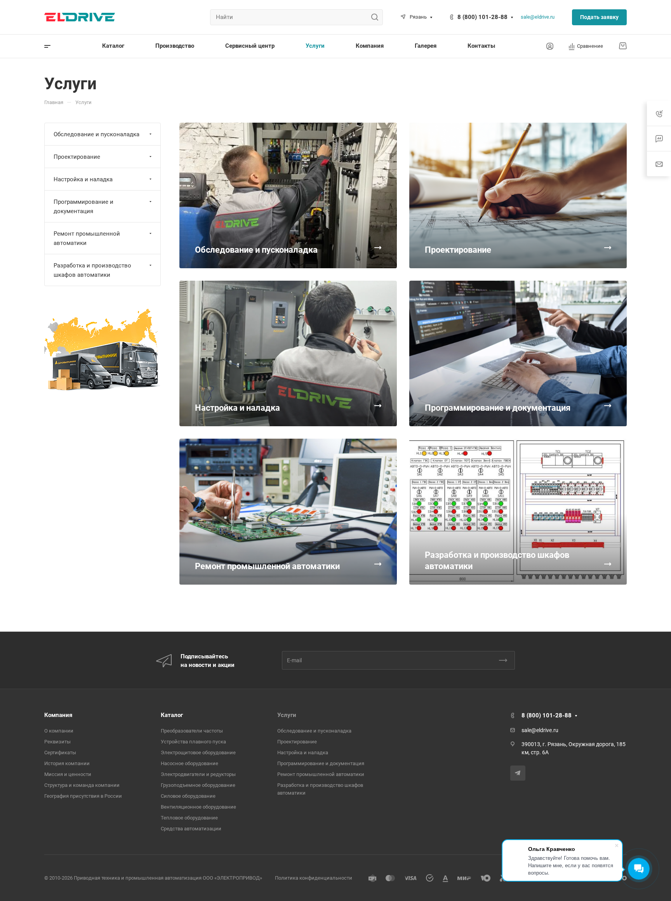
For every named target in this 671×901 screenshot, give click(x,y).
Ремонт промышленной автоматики (87, 238)
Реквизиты (57, 742)
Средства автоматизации (191, 829)
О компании (58, 731)
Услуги (286, 715)
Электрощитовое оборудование (198, 752)
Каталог (172, 715)
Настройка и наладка (83, 179)
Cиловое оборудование (188, 796)
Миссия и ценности (67, 774)
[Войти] (549, 46)
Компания (58, 715)
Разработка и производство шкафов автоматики (92, 270)
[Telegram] (517, 773)
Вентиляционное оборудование (198, 807)
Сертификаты (60, 752)
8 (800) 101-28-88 (482, 17)
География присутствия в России (83, 796)
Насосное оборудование (189, 763)
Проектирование (77, 156)
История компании (67, 763)
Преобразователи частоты (192, 731)
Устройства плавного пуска (193, 742)
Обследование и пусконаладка (96, 134)
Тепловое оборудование (189, 818)
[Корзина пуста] (623, 46)
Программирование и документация (83, 206)
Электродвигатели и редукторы (198, 774)
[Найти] (377, 17)
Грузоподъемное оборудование (198, 785)
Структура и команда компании (82, 785)
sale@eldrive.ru (538, 17)
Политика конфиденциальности (313, 878)
